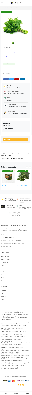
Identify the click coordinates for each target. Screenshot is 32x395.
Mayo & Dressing (5, 338)
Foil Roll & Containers (17, 362)
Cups (13, 363)
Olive (12, 333)
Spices (10, 329)
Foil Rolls (17, 352)
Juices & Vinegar (14, 338)
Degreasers (19, 367)
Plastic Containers (5, 355)
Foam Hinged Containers (23, 355)
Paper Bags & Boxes (16, 360)
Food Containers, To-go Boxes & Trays (10, 358)
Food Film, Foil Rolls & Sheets (8, 353)
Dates (26, 322)
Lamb (27, 311)
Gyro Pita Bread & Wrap (6, 314)
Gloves (21, 365)
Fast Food (19, 317)
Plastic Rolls (4, 352)
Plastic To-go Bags (5, 360)
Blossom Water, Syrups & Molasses (9, 331)
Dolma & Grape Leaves (6, 344)
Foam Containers (5, 357)
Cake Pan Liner (17, 349)
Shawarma (9, 311)
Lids (18, 350)
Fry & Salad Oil (4, 334)
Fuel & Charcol (24, 350)
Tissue (21, 347)
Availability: (6, 63)
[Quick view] (14, 170)
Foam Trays (26, 362)
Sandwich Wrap (24, 358)
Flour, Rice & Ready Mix (6, 341)
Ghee (21, 333)
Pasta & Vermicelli (5, 333)
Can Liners (3, 365)
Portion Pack (22, 331)
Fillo (2, 317)
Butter (11, 334)
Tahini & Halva (11, 328)
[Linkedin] (23, 385)
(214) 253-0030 (8, 237)
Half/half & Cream (5, 325)
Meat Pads (13, 355)
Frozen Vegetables (24, 314)
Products (7, 7)
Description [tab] (7, 139)
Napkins (11, 349)
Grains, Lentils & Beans (6, 339)
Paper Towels (4, 349)
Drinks (27, 342)
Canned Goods (17, 344)
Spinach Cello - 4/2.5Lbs (22, 185)
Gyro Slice (20, 312)
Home (2, 7)
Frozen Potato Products (22, 316)
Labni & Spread (16, 323)
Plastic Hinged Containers (23, 353)
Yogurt (2, 323)
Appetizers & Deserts (6, 319)
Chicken (7, 312)
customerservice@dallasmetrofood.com (13, 243)
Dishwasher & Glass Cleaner (8, 367)
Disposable (15, 368)
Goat (2, 312)
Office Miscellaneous (14, 347)
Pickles (10, 336)
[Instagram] (20, 385)
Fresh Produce (20, 322)
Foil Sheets (10, 352)
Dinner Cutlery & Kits (6, 363)
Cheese (24, 325)
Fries (14, 316)
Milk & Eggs (8, 323)
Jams (21, 338)
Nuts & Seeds (4, 336)
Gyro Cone (16, 314)
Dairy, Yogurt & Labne (16, 325)
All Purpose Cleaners (6, 368)
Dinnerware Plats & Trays (17, 357)
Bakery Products (17, 339)
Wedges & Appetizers (6, 316)
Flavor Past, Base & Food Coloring (9, 342)
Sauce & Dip (12, 322)
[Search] (30, 3)
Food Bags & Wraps (6, 362)
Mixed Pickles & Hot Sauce (20, 336)
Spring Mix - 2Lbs (6, 185)
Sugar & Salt (4, 329)
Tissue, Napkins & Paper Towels (8, 350)
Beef (11, 312)
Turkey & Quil (21, 311)
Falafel (25, 317)
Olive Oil (17, 333)
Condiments (21, 342)
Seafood (15, 311)
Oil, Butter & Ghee (18, 334)
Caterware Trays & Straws (22, 363)
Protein (15, 312)
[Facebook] (18, 385)
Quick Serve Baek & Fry (10, 317)
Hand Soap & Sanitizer (13, 365)
